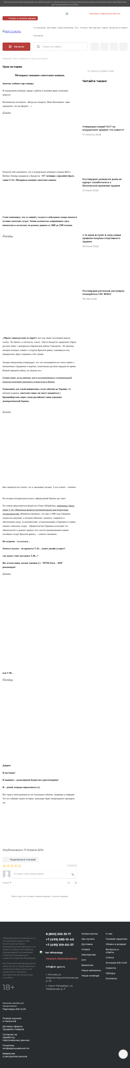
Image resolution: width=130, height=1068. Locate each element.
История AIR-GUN (116, 962)
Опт (77, 28)
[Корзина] (123, 47)
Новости (111, 968)
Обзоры (110, 973)
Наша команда (90, 975)
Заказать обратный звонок (104, 13)
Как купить (88, 939)
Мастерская (95, 28)
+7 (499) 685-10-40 (17, 13)
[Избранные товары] (114, 47)
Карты (105, 28)
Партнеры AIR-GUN (14, 1009)
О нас (109, 933)
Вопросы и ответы (118, 28)
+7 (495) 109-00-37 (49, 13)
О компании (40, 28)
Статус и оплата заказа (22, 18)
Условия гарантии (116, 939)
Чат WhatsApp (77, 14)
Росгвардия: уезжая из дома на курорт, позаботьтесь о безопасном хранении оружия (102, 182)
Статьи (110, 957)
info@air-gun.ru (55, 966)
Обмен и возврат (116, 944)
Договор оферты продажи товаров (13, 1028)
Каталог (19, 46)
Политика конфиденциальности (16, 1047)
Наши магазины (65, 28)
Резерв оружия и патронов (12, 1020)
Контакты (38, 35)
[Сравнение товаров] (104, 47)
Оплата (84, 28)
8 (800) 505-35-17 (58, 934)
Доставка (51, 28)
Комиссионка (89, 933)
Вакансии (87, 965)
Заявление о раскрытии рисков (15, 1055)
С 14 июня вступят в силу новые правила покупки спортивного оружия (101, 238)
